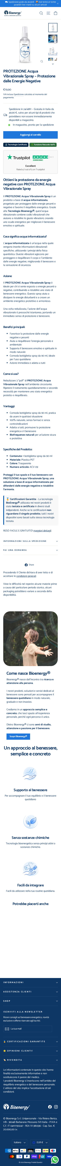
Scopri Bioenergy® (18, 736)
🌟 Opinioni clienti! (18, 1051)
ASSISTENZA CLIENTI (17, 992)
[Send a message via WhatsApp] (54, 1159)
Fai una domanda (15, 550)
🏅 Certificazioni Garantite (24, 1041)
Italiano (17, 1142)
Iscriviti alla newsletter (23, 1011)
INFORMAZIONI (13, 982)
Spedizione (19, 94)
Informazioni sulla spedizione (25, 541)
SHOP (6, 1001)
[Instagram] (56, 1107)
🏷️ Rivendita (12, 1060)
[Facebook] (50, 1107)
